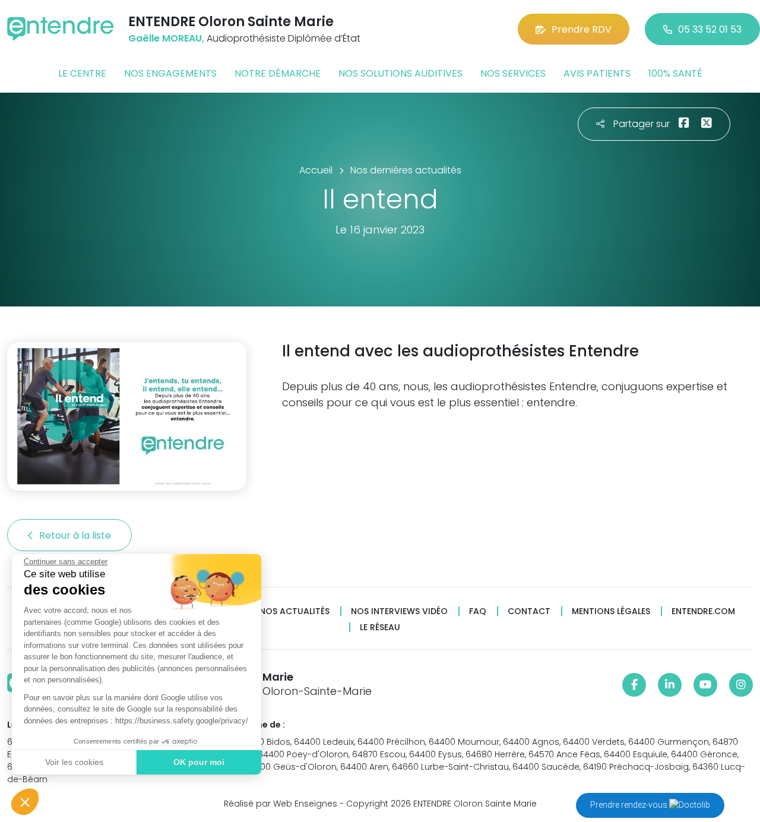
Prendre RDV (582, 29)
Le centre (82, 73)
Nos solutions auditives (400, 73)
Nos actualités (294, 611)
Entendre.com (703, 611)
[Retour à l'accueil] (60, 29)
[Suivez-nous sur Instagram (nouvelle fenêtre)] (741, 685)
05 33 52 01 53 (710, 29)
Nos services (513, 73)
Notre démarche (278, 73)
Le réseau (380, 627)
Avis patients (597, 73)
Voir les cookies (74, 762)
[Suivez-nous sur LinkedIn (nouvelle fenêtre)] (670, 685)
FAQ (477, 611)
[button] (25, 802)
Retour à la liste (76, 535)
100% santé (675, 73)
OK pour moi (198, 762)
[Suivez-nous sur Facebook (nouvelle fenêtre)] (634, 685)
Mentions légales (611, 611)
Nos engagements (170, 73)
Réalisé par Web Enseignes (280, 804)
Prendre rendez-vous (629, 805)
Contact (529, 611)
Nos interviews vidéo (399, 611)
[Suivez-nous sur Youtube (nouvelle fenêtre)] (705, 685)
